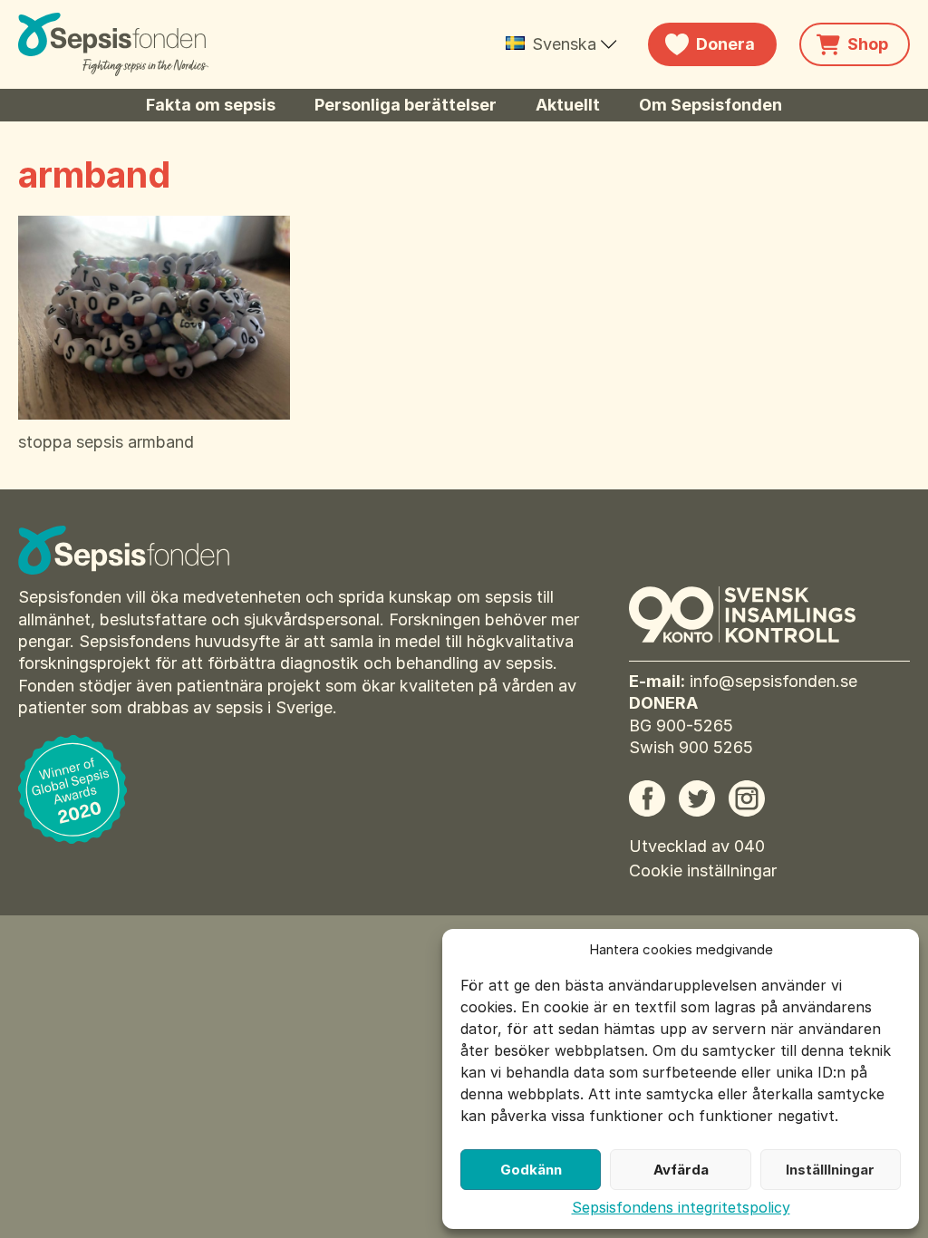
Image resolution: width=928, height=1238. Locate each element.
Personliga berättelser (405, 104)
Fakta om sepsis (211, 104)
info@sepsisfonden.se (773, 681)
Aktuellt (568, 104)
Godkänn (531, 1169)
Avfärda (681, 1169)
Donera (725, 43)
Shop (867, 43)
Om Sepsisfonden (710, 104)
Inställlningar (830, 1169)
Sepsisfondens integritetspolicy (681, 1207)
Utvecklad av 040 (697, 846)
